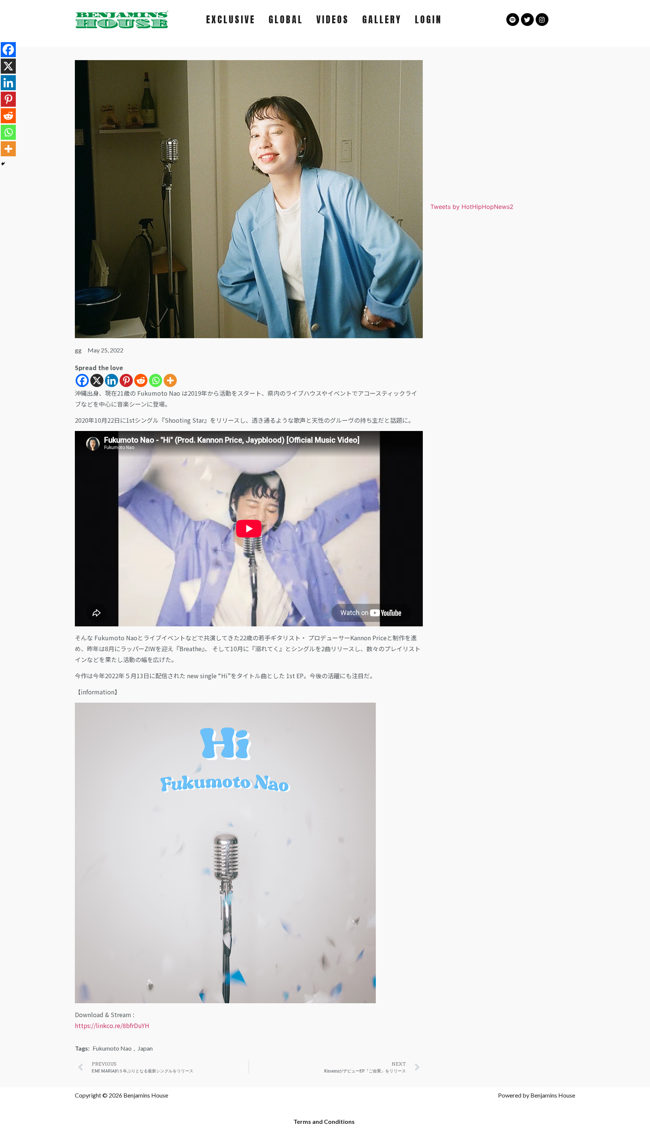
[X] (96, 380)
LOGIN (428, 19)
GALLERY (382, 19)
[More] (170, 380)
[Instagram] (542, 19)
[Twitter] (527, 19)
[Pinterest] (126, 380)
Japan (145, 1048)
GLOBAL (286, 19)
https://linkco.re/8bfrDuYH (112, 1025)
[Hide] (3, 164)
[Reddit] (140, 380)
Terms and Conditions (324, 1121)
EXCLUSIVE (230, 19)
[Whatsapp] (155, 380)
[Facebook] (82, 380)
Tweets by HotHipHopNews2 (471, 206)
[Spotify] (512, 19)
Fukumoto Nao (112, 1048)
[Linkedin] (111, 380)
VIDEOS (332, 19)
